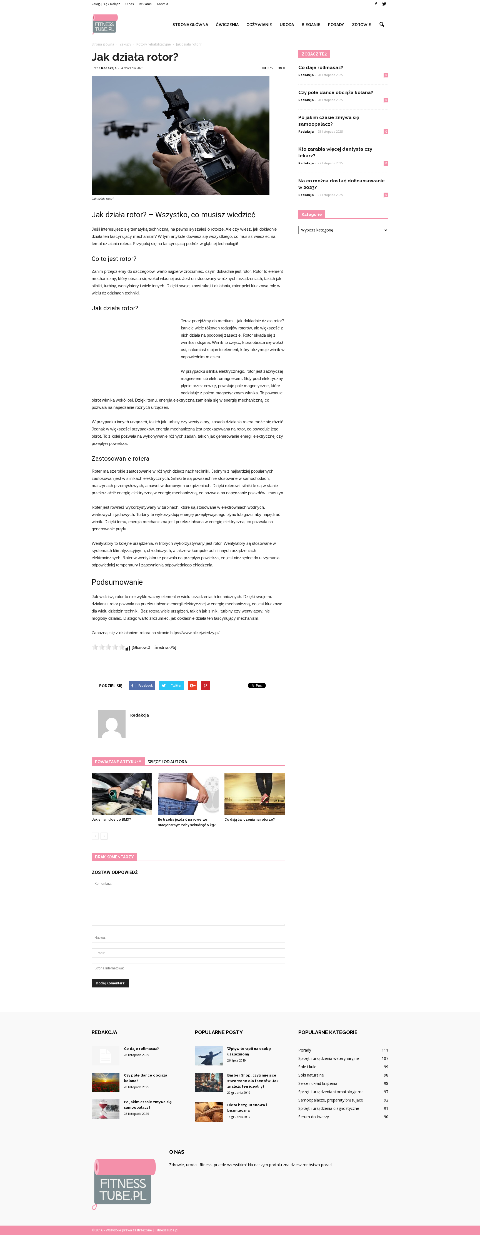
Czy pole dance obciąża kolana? (335, 92)
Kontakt (162, 4)
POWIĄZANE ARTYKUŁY (118, 762)
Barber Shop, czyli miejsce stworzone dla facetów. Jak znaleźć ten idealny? (253, 1080)
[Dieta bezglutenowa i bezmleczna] (209, 1112)
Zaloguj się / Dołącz (106, 4)
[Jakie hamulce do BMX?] (122, 794)
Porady (336, 24)
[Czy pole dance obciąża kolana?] (105, 1082)
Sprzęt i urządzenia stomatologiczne (331, 1091)
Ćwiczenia (227, 24)
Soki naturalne (311, 1075)
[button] (381, 24)
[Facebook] (376, 4)
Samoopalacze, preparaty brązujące (330, 1100)
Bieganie (311, 24)
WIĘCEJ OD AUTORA (167, 762)
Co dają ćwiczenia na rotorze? (249, 819)
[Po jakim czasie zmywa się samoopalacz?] (105, 1109)
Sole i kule (307, 1066)
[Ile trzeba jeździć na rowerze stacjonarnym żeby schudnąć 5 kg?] (188, 794)
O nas (129, 4)
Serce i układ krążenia (317, 1083)
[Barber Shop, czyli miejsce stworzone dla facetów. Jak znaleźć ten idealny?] (209, 1082)
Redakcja (109, 68)
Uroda (287, 24)
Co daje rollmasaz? (320, 67)
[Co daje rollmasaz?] (105, 1055)
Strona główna (190, 24)
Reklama (145, 4)
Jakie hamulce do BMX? (111, 819)
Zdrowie (361, 24)
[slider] (108, 647)
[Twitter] (384, 4)
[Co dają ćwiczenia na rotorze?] (254, 794)
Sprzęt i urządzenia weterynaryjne (328, 1058)
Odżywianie (259, 24)
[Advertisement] (133, 354)
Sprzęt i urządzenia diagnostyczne (328, 1108)
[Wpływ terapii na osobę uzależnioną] (209, 1055)
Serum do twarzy (313, 1116)
